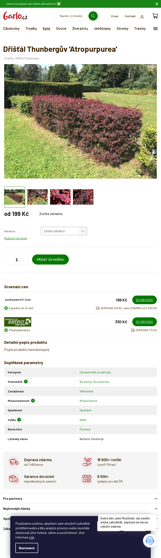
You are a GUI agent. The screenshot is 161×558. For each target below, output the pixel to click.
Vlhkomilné (86, 391)
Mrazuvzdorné (88, 400)
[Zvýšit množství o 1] (8, 260)
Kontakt (130, 16)
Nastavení (27, 548)
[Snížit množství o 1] (24, 260)
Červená (85, 429)
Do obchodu (144, 300)
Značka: (21, 58)
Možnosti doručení (15, 238)
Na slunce (86, 381)
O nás (114, 16)
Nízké (83, 420)
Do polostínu (101, 381)
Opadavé (85, 410)
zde (31, 537)
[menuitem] (11, 28)
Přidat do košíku (50, 259)
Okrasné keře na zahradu (95, 372)
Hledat (95, 16)
